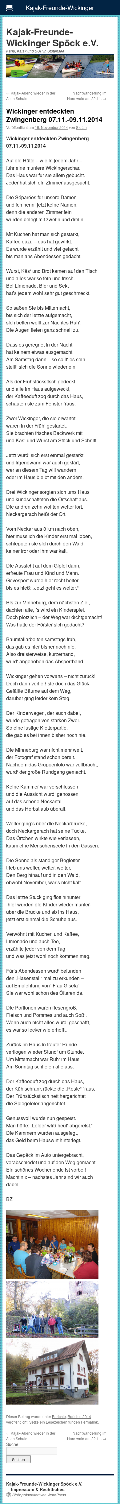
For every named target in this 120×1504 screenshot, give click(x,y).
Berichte (59, 1416)
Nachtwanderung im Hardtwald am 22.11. (86, 95)
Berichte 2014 (79, 1416)
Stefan (81, 127)
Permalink (89, 1422)
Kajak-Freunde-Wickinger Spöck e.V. (52, 37)
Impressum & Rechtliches (38, 1489)
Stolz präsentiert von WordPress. (39, 1494)
